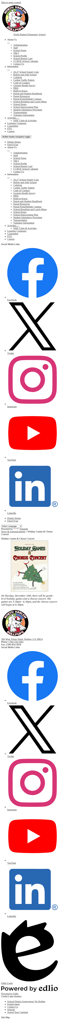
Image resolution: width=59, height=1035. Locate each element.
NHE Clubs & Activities (25, 120)
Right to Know (20, 91)
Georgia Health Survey (24, 85)
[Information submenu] (8, 70)
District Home (14, 142)
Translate (23, 529)
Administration (20, 45)
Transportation (20, 112)
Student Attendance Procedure (27, 109)
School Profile (20, 56)
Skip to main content (11, 2)
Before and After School (25, 74)
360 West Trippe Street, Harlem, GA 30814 (22, 639)
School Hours (19, 104)
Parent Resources (21, 96)
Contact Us (18, 64)
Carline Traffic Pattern (23, 80)
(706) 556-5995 (15, 642)
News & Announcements (13, 531)
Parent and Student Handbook (27, 93)
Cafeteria (17, 77)
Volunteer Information (23, 115)
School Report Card (22, 58)
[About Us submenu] (8, 43)
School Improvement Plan (25, 107)
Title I (16, 53)
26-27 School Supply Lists (26, 72)
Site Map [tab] (5, 1017)
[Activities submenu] (18, 118)
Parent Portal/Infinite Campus (27, 99)
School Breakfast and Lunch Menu (30, 101)
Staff (15, 47)
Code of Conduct (21, 83)
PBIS (15, 88)
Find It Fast (12, 144)
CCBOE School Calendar (25, 61)
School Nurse (19, 50)
